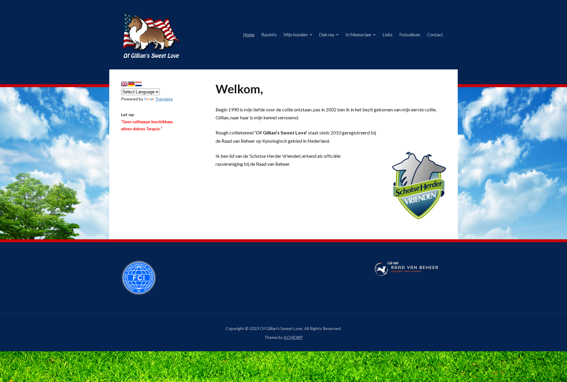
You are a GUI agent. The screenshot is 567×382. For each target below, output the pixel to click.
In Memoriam (358, 34)
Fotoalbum (409, 34)
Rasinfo (269, 34)
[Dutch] (138, 84)
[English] (124, 84)
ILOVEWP (293, 337)
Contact (435, 34)
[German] (131, 84)
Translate (164, 98)
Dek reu (326, 34)
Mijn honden (296, 34)
